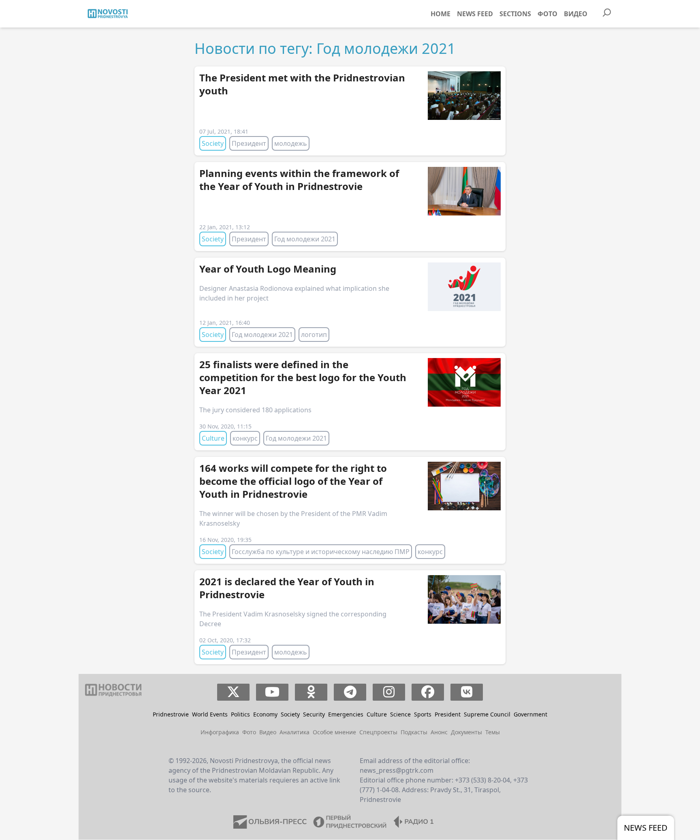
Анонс (439, 732)
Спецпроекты (378, 732)
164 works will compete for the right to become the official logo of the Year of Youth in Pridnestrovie (293, 481)
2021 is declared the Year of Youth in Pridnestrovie (286, 588)
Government (530, 714)
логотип (314, 334)
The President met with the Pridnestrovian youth (302, 84)
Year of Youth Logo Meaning (267, 268)
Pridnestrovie (171, 714)
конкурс (245, 438)
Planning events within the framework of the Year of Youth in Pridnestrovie (299, 179)
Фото (547, 13)
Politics (240, 714)
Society (213, 143)
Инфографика (220, 732)
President (448, 714)
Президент (249, 143)
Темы (492, 732)
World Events (210, 714)
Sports (422, 714)
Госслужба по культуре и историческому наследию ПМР (321, 551)
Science (400, 714)
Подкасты (414, 732)
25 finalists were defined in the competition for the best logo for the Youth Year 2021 (302, 377)
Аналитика (294, 732)
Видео (575, 13)
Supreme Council (487, 714)
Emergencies (345, 714)
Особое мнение (334, 732)
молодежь (290, 143)
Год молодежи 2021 (304, 239)
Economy (265, 714)
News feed (475, 13)
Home (440, 13)
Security (314, 714)
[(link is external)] (234, 692)
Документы (466, 732)
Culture (377, 714)
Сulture (213, 438)
